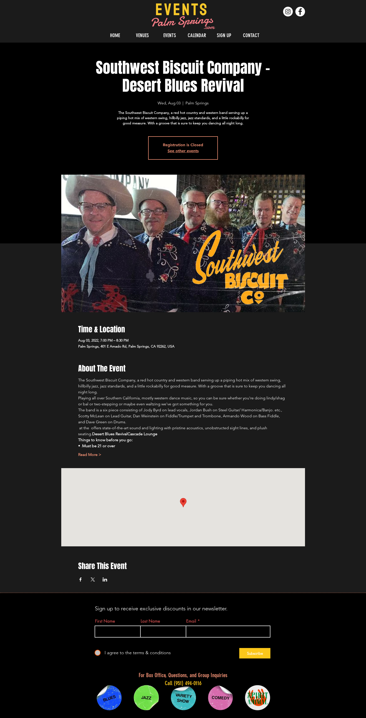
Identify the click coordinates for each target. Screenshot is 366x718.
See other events (183, 150)
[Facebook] (300, 11)
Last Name (150, 621)
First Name (105, 621)
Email (191, 621)
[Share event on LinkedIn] (105, 579)
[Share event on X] (92, 579)
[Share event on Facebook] (80, 579)
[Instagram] (288, 11)
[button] (142, 35)
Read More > (89, 454)
